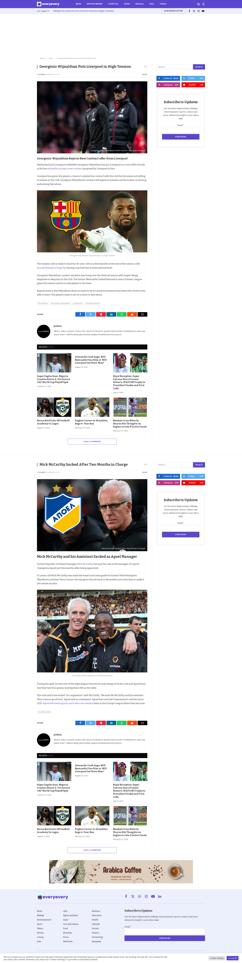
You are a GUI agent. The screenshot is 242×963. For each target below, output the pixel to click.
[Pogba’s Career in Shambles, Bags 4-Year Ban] (92, 407)
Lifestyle (113, 4)
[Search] (198, 4)
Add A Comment (92, 441)
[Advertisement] (121, 35)
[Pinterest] (27, 178)
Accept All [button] (232, 958)
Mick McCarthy (85, 564)
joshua (42, 74)
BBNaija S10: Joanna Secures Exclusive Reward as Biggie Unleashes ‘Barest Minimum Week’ (84, 11)
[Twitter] (27, 172)
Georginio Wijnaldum (60, 303)
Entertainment (95, 4)
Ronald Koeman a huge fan (51, 267)
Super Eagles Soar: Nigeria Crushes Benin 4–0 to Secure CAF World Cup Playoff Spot (53, 379)
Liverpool (77, 303)
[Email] (27, 198)
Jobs (151, 4)
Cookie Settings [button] (217, 958)
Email (180, 125)
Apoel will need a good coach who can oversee (68, 703)
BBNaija (139, 4)
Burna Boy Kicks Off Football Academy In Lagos (53, 422)
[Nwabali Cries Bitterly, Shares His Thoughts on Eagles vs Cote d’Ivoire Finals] (130, 407)
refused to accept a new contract (64, 168)
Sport (127, 4)
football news (44, 712)
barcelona (43, 303)
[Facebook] (27, 165)
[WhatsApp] (27, 191)
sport (144, 74)
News (78, 4)
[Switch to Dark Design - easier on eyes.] (203, 4)
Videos (163, 4)
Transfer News (92, 303)
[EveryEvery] (48, 4)
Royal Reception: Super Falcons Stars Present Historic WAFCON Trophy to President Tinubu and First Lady (129, 382)
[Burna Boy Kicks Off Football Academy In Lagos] (54, 407)
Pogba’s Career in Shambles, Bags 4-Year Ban (91, 422)
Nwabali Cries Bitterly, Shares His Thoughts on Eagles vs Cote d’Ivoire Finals (130, 423)
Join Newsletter (173, 11)
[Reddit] (27, 185)
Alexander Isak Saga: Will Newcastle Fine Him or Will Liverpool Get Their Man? (91, 360)
